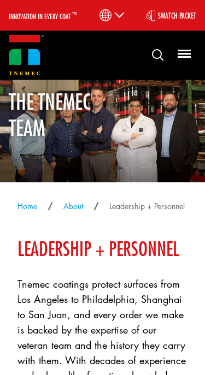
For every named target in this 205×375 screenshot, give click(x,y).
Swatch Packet (177, 15)
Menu (182, 54)
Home (27, 206)
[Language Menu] (111, 15)
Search (153, 54)
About (73, 206)
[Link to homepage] (26, 55)
